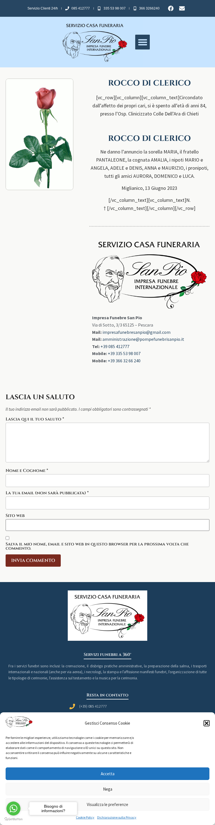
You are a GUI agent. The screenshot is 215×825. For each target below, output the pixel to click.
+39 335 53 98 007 (124, 353)
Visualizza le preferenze (107, 804)
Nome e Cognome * (27, 471)
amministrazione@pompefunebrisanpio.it (143, 339)
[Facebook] (170, 8)
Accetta (107, 773)
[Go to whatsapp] (13, 808)
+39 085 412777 (115, 346)
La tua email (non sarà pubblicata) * (47, 493)
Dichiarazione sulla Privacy (116, 817)
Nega (107, 789)
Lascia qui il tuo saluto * (35, 419)
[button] (206, 723)
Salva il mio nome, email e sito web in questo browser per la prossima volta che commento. (97, 546)
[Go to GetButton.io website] (13, 819)
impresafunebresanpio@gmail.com (136, 332)
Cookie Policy (85, 817)
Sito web (15, 516)
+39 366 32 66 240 (124, 360)
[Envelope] (182, 8)
